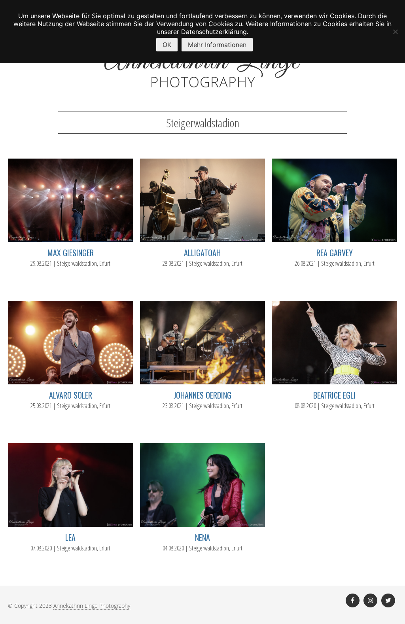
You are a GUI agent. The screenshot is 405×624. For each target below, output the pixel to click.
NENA (202, 537)
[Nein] (395, 32)
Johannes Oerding (202, 395)
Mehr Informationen (217, 45)
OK (167, 45)
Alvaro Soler (70, 395)
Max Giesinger (70, 253)
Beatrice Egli (334, 395)
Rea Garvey (334, 253)
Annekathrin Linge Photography (91, 605)
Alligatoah (202, 253)
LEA (70, 537)
